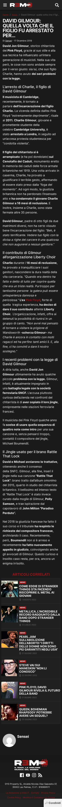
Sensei (8, 40)
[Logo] (21, 5)
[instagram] (34, 774)
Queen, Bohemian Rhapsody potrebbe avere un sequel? (35, 712)
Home (5, 15)
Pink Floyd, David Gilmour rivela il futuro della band (39, 690)
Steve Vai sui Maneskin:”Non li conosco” (33, 668)
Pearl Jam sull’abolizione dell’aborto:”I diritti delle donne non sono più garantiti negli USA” (38, 643)
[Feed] (40, 774)
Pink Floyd (33, 300)
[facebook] (22, 774)
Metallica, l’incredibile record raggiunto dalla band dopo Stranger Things (39, 616)
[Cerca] (57, 5)
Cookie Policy (14, 797)
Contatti (35, 793)
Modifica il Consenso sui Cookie (39, 797)
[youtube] (28, 774)
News (15, 15)
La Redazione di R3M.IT (17, 793)
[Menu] (5, 5)
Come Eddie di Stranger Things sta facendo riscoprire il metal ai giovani (38, 591)
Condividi (55, 803)
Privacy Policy (48, 793)
